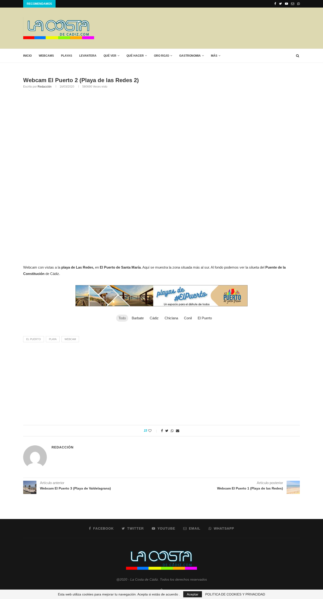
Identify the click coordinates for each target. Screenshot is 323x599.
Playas (66, 55)
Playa (53, 339)
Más (214, 55)
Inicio (27, 55)
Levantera (87, 55)
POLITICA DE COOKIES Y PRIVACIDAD (235, 594)
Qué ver (110, 55)
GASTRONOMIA (190, 55)
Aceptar (192, 594)
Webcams (46, 55)
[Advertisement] (214, 27)
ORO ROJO (161, 55)
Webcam (70, 339)
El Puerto (33, 339)
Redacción (45, 86)
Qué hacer (135, 55)
